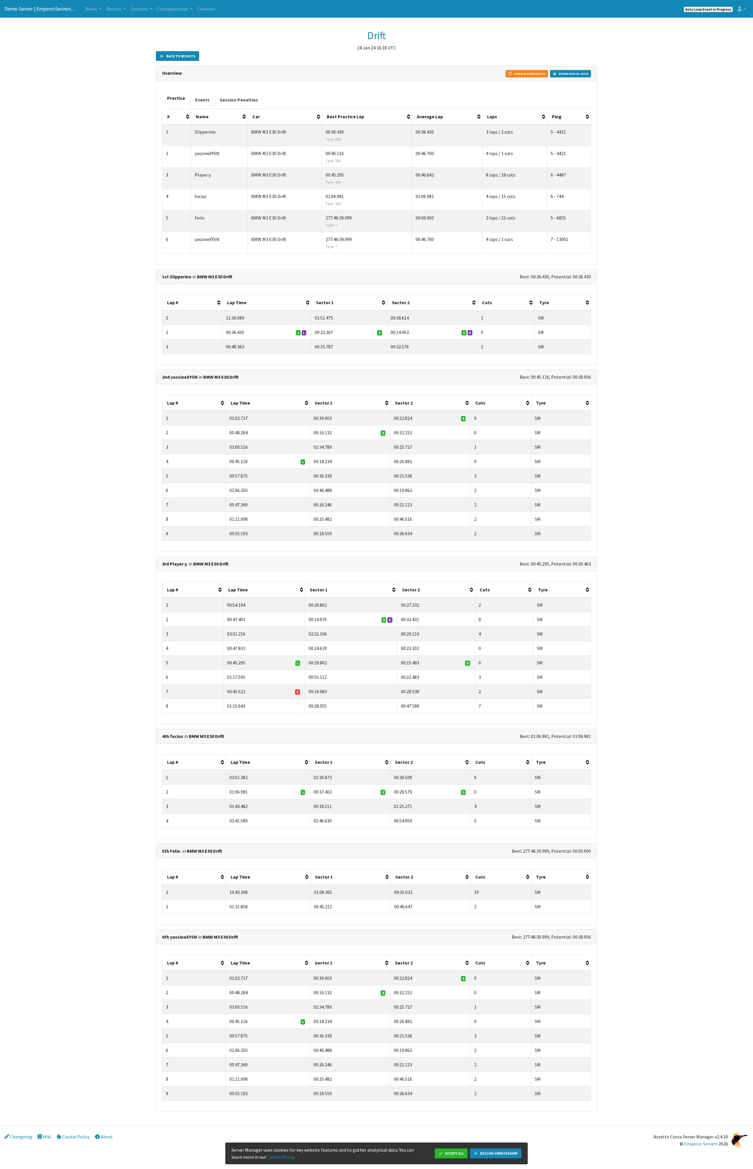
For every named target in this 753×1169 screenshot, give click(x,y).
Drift (376, 35)
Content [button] (140, 9)
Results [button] (114, 9)
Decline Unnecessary (498, 1153)
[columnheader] (176, 117)
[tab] (176, 99)
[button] (741, 9)
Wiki (46, 1137)
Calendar (206, 9)
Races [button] (91, 9)
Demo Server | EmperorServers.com (41, 9)
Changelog (20, 1137)
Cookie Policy (75, 1137)
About (106, 1137)
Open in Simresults (529, 74)
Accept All (454, 1153)
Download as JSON (573, 74)
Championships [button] (173, 9)
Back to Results (180, 56)
